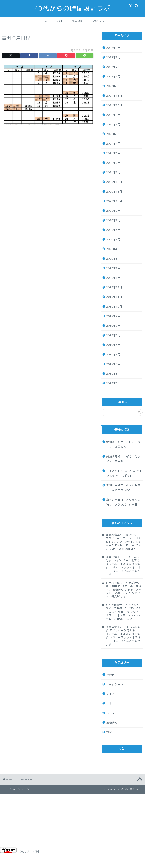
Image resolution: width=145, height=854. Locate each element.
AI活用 (59, 21)
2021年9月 (113, 115)
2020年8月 (113, 220)
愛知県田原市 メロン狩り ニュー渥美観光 (124, 444)
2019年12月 (114, 287)
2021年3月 (113, 153)
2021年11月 (114, 95)
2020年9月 (113, 210)
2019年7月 (113, 335)
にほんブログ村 (28, 852)
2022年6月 (113, 76)
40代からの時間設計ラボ (73, 8)
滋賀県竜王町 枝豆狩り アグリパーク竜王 (123, 536)
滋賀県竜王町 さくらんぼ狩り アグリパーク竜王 (123, 502)
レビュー (112, 713)
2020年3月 (113, 258)
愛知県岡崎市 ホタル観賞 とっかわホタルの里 (124, 487)
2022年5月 (113, 86)
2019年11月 (114, 297)
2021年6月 (113, 134)
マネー (110, 703)
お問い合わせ (98, 21)
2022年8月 (113, 57)
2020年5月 (113, 239)
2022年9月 (113, 47)
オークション (114, 684)
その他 (110, 674)
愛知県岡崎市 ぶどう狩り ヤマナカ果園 (124, 459)
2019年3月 (113, 373)
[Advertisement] (47, 165)
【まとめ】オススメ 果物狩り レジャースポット (123, 473)
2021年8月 (113, 124)
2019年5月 (113, 354)
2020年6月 (113, 230)
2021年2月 (113, 162)
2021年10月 (114, 105)
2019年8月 (113, 325)
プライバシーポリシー (20, 789)
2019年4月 (113, 364)
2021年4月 (113, 143)
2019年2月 (113, 383)
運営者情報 (77, 21)
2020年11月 (114, 191)
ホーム (44, 21)
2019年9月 (113, 316)
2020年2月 (113, 268)
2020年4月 (113, 249)
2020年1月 (113, 277)
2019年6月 (113, 345)
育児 (109, 732)
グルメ (110, 694)
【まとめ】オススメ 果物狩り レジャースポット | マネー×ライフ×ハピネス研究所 (124, 543)
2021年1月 (113, 172)
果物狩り (112, 722)
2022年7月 (113, 67)
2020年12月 (114, 182)
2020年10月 (114, 201)
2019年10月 (114, 306)
